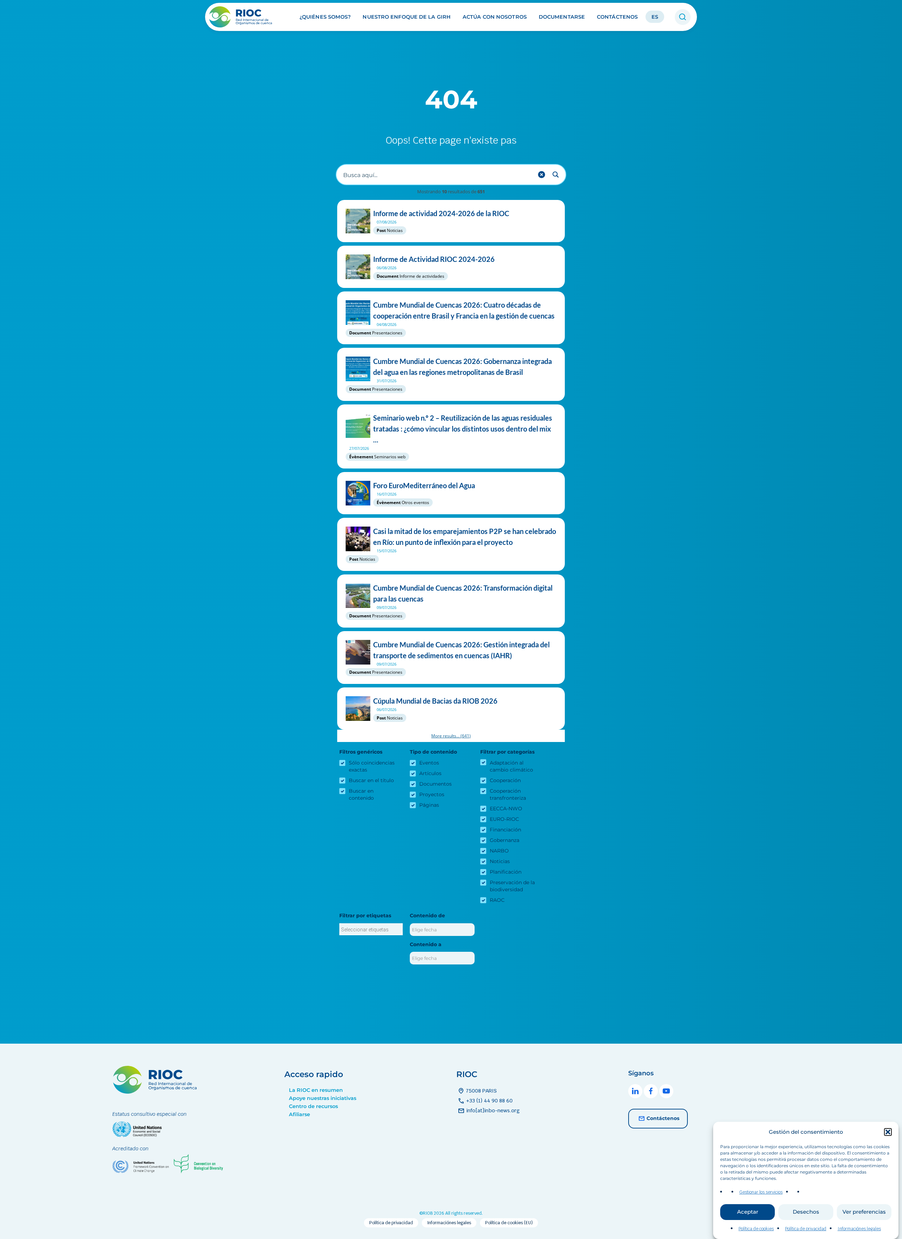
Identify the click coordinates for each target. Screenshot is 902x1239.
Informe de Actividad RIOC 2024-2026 (434, 259)
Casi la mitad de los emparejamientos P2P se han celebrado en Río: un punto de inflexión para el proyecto (464, 536)
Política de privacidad (805, 1229)
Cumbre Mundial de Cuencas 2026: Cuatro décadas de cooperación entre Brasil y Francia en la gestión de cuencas (464, 310)
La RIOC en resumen (316, 1090)
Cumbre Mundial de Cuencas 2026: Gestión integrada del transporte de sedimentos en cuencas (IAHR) (461, 650)
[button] (887, 1132)
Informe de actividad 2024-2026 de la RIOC (441, 213)
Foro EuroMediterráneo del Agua (424, 485)
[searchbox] (371, 929)
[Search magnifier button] (556, 175)
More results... (451, 736)
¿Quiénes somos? (325, 17)
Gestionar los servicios (761, 1192)
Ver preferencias (864, 1212)
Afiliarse (299, 1114)
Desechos (806, 1212)
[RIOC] (242, 17)
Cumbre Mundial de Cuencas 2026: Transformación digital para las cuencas (462, 593)
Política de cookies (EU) (509, 1223)
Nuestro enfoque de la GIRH (407, 17)
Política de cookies (756, 1229)
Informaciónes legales (859, 1229)
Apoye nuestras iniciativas (322, 1098)
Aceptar (747, 1212)
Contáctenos (617, 17)
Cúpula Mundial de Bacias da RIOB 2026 (435, 701)
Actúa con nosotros (495, 17)
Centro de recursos (313, 1106)
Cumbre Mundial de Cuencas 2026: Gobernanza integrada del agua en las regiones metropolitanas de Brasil (462, 366)
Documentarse (562, 17)
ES (654, 17)
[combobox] (371, 929)
